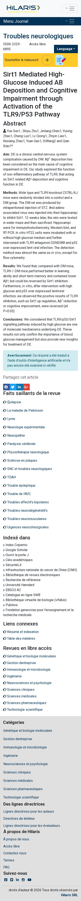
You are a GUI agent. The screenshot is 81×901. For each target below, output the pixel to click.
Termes (8, 860)
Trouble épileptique (20, 485)
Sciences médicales (18, 781)
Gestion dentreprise (17, 739)
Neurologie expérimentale (25, 427)
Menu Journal (15, 21)
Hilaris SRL (69, 895)
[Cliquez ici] (23, 8)
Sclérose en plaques (21, 460)
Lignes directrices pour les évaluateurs (31, 826)
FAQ (6, 867)
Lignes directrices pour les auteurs (28, 811)
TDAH (11, 477)
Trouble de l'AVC (18, 494)
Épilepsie (13, 402)
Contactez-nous (14, 853)
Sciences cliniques (17, 772)
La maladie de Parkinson (24, 410)
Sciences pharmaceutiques (23, 789)
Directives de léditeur (19, 819)
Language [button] (64, 49)
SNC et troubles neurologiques (29, 469)
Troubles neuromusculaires (26, 519)
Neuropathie (15, 435)
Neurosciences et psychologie (25, 764)
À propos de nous (16, 839)
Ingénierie (10, 756)
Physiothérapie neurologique (27, 452)
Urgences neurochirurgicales (27, 527)
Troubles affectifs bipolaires (27, 502)
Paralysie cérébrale (21, 444)
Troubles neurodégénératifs (27, 511)
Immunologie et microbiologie (25, 747)
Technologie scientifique (21, 797)
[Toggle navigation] (70, 8)
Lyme (10, 419)
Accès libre (11, 846)
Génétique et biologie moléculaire (27, 731)
